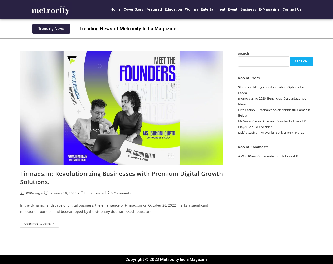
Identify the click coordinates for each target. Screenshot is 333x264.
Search (243, 53)
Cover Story (133, 9)
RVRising (33, 193)
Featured (154, 9)
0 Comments (121, 193)
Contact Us (292, 9)
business (93, 193)
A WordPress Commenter (256, 156)
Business (248, 9)
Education (173, 9)
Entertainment (213, 9)
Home (115, 9)
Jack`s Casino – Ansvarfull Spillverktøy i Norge (271, 132)
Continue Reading (41, 222)
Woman (191, 9)
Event (232, 9)
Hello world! (289, 156)
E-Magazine (269, 9)
